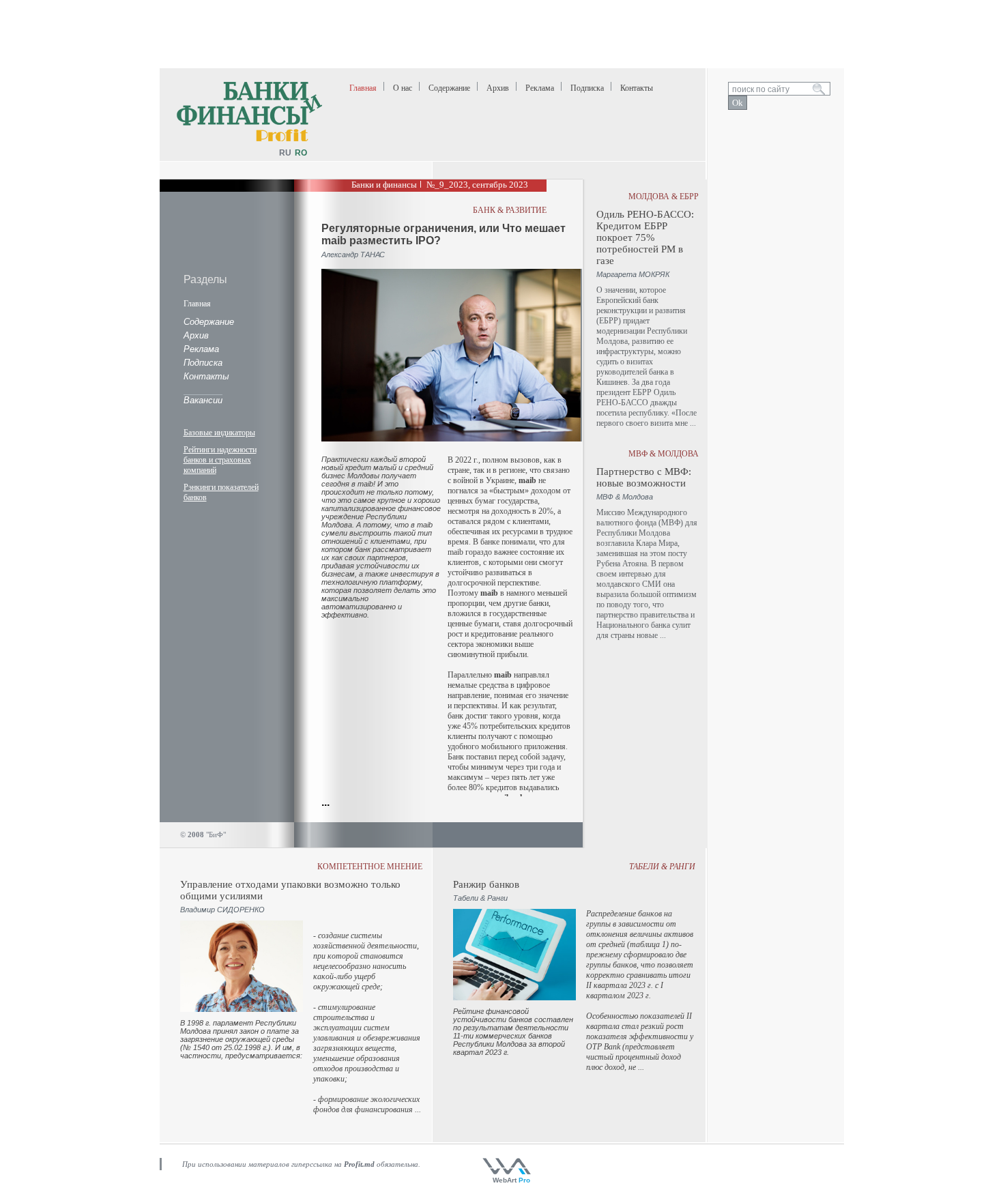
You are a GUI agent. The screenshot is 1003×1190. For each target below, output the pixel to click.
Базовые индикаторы (219, 432)
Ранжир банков (486, 884)
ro (301, 153)
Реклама (539, 88)
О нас (402, 88)
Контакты (636, 88)
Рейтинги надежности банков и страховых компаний (220, 460)
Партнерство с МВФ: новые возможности (643, 477)
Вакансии (203, 400)
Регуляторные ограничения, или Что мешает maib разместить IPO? (443, 234)
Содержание (449, 88)
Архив (497, 88)
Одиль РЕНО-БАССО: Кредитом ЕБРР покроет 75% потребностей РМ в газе (645, 237)
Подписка (587, 88)
